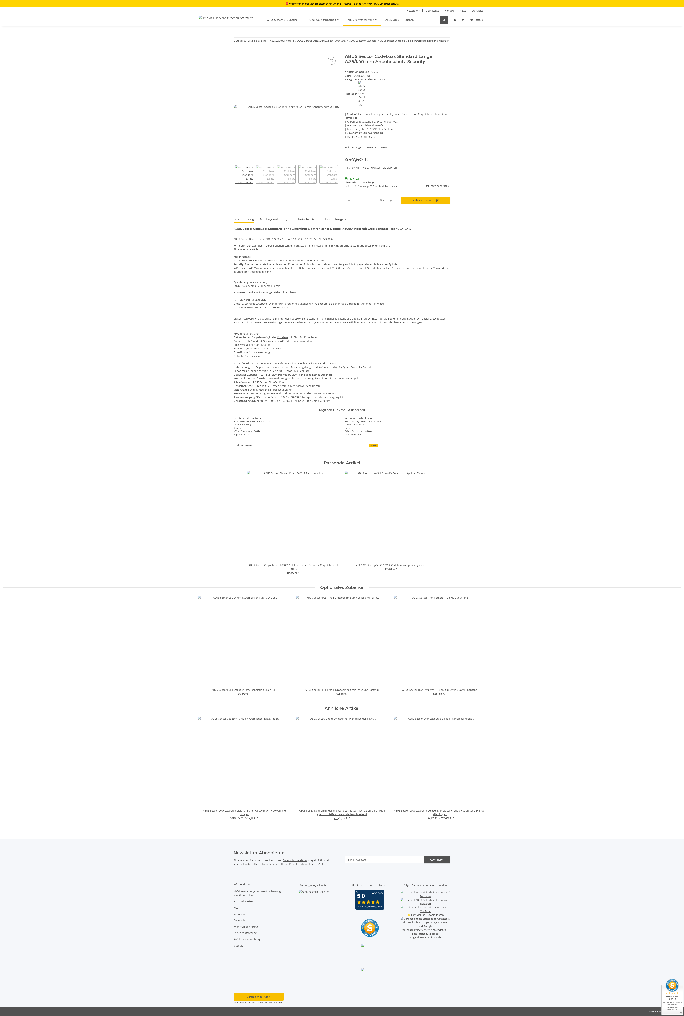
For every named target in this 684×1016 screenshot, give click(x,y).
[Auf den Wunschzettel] (332, 61)
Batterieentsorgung (245, 933)
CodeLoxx (407, 114)
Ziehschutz (318, 268)
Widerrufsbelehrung (246, 926)
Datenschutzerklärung (296, 860)
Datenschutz (241, 920)
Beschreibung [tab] (244, 219)
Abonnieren (437, 859)
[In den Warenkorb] (236, 52)
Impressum (240, 914)
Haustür (373, 445)
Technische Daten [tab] (306, 219)
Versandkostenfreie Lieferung (380, 167)
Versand (278, 1002)
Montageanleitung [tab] (273, 219)
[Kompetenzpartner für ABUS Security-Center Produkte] (426, 922)
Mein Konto (432, 10)
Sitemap (238, 945)
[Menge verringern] (349, 200)
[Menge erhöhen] (391, 200)
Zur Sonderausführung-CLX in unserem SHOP (261, 307)
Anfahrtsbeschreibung (247, 939)
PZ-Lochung (258, 300)
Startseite (477, 10)
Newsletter (413, 10)
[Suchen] (444, 20)
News (463, 10)
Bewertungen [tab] (335, 219)
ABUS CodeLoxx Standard (373, 79)
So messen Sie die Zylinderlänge (253, 292)
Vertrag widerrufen (258, 996)
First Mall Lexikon (244, 901)
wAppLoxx (262, 303)
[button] (455, 20)
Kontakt (449, 10)
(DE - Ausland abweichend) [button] (383, 186)
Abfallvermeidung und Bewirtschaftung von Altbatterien (257, 893)
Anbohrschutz (355, 121)
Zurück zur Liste (244, 40)
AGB (236, 907)
